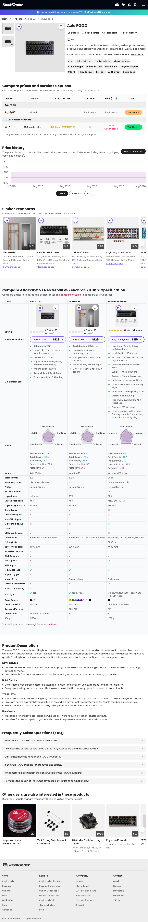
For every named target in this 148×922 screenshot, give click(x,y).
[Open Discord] (117, 4)
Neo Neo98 (9, 252)
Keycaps (6, 886)
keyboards (18, 18)
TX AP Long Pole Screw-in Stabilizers (52, 842)
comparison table (71, 294)
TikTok (116, 900)
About (79, 881)
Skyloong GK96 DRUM (118, 252)
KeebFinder (12, 4)
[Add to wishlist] (61, 26)
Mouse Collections (49, 895)
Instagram (118, 890)
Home (5, 18)
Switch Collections (49, 890)
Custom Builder (47, 905)
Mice (4, 895)
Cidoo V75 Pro (80, 252)
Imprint (80, 905)
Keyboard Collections (50, 881)
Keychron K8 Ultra (48, 252)
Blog (41, 909)
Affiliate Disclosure (86, 890)
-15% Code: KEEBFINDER (61, 127)
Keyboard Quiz (47, 900)
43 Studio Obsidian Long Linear (86, 842)
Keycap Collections (49, 886)
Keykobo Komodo (116, 840)
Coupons (7, 909)
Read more (139, 49)
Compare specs (11, 267)
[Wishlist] (123, 5)
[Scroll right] (142, 244)
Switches (7, 890)
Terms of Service (85, 900)
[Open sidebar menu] (143, 4)
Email (116, 881)
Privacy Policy (83, 895)
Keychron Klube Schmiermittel (12, 842)
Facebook (118, 895)
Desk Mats (7, 900)
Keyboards (137, 54)
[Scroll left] (6, 244)
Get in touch (82, 886)
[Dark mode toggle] (129, 5)
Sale (4, 905)
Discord (117, 886)
